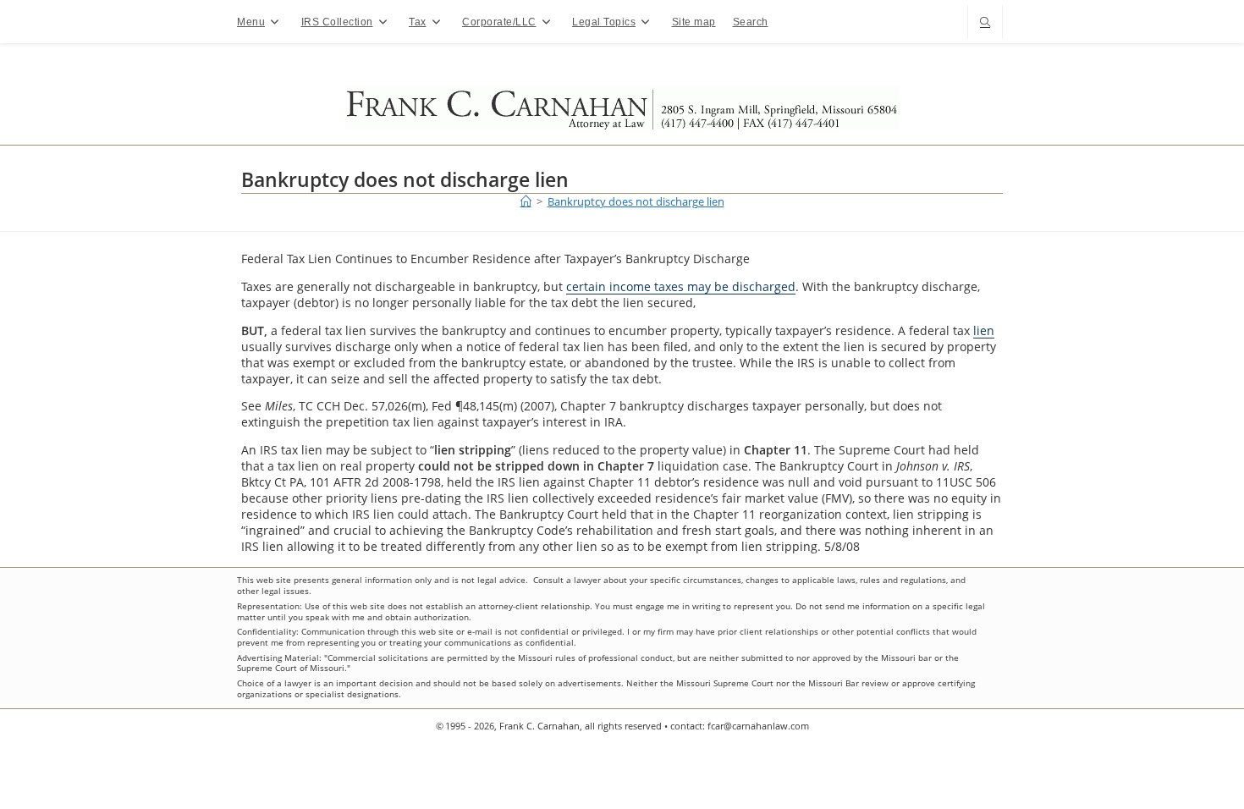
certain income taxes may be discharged (680, 286)
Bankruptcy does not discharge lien (636, 201)
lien (983, 330)
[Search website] (985, 23)
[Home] (525, 201)
